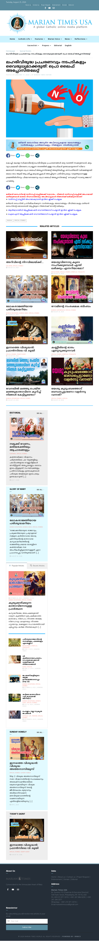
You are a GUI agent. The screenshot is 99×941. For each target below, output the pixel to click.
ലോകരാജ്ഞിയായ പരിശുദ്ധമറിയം (19, 308)
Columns (9, 266)
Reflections (80, 39)
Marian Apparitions (12, 398)
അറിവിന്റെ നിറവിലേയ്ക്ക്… (24, 262)
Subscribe (26, 927)
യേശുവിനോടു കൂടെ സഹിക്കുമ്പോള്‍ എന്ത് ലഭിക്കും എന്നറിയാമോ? (67, 265)
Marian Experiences (58, 310)
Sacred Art (32, 46)
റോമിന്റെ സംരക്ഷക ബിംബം (71, 306)
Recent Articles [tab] (39, 566)
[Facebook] (45, 8)
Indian (9, 220)
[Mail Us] (53, 8)
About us (28, 5)
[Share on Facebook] (10, 155)
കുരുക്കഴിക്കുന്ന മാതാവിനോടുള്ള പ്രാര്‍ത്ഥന (20, 606)
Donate (64, 5)
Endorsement (56, 5)
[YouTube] (49, 8)
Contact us (36, 5)
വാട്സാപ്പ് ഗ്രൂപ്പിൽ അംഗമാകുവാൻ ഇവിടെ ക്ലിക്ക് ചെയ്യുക (35, 199)
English (68, 46)
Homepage (10, 51)
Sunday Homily (26, 773)
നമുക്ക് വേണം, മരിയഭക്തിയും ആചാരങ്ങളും (20, 447)
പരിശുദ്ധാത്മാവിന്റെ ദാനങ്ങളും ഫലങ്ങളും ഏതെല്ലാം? (32, 641)
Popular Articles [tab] (17, 566)
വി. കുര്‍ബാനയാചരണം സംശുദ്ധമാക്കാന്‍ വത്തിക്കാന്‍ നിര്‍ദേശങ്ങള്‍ (32, 660)
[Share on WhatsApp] (29, 155)
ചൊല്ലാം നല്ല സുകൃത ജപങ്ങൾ (32, 712)
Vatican (64, 398)
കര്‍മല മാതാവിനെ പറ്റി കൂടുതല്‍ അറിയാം (31, 697)
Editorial (71, 5)
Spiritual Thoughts (78, 272)
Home (12, 39)
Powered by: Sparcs (71, 937)
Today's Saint (21, 354)
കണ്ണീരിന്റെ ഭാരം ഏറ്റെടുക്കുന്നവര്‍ (63, 349)
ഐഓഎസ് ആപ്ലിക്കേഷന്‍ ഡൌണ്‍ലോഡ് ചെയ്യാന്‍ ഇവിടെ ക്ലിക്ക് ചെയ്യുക (43, 214)
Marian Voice (54, 39)
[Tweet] (20, 155)
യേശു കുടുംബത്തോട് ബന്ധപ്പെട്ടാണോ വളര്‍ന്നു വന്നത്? (68, 391)
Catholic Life (24, 39)
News (68, 39)
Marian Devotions (12, 313)
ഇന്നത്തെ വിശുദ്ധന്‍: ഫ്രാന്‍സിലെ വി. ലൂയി (20, 349)
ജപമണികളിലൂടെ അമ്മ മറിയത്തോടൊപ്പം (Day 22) (31, 679)
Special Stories (25, 51)
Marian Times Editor (42, 75)
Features (39, 39)
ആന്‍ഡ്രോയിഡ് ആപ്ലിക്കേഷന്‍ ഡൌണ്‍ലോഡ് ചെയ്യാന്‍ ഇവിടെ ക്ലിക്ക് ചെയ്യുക (44, 210)
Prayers (46, 46)
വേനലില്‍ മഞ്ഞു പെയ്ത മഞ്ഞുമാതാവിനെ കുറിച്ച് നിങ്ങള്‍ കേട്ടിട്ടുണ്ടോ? (23, 391)
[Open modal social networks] (37, 155)
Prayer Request (45, 5)
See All (40, 413)
